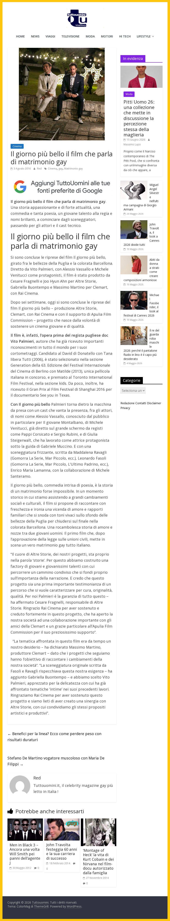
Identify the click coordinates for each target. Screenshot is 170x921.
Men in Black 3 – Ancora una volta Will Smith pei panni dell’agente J (25, 853)
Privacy (125, 408)
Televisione (70, 36)
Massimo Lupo (132, 144)
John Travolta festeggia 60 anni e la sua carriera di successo (61, 851)
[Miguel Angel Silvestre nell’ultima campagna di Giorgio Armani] (133, 183)
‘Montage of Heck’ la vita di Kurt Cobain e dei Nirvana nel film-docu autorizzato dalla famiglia (98, 861)
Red (39, 168)
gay (60, 168)
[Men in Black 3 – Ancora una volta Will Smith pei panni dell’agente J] (25, 821)
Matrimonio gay (73, 168)
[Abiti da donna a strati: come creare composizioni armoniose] (133, 258)
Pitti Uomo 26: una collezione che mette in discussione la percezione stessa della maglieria (139, 118)
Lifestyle (144, 36)
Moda (90, 36)
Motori (107, 36)
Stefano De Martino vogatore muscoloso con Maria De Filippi (55, 760)
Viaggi (50, 36)
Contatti (140, 403)
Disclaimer (154, 403)
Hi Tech (125, 36)
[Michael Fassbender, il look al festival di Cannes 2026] (133, 293)
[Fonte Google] (62, 187)
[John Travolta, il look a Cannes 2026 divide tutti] (133, 222)
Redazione (127, 403)
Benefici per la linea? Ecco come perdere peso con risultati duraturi (54, 736)
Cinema (17, 146)
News (35, 36)
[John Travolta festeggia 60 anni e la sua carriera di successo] (62, 821)
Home (20, 36)
